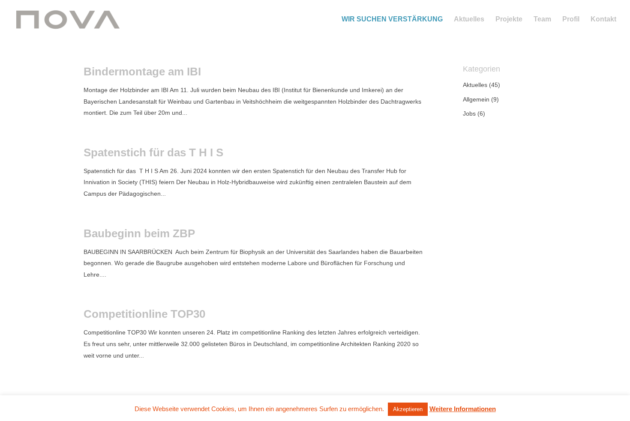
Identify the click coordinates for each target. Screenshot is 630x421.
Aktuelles (469, 19)
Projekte (508, 19)
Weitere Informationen (462, 408)
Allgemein (476, 99)
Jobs (469, 113)
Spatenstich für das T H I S (153, 152)
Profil (570, 19)
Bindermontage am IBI (142, 71)
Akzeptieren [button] (408, 409)
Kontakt (603, 19)
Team (542, 19)
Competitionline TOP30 (144, 314)
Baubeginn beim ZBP (139, 233)
